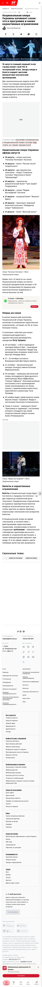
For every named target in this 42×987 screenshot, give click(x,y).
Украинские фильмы (13, 819)
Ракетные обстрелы (12, 741)
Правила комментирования (28, 677)
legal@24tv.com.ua (26, 961)
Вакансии (25, 688)
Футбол (8, 875)
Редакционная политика (10, 675)
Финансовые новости (13, 798)
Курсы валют (10, 795)
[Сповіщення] (39, 3)
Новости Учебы (12, 834)
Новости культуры (17, 8)
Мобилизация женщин (13, 773)
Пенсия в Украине (12, 806)
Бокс (7, 872)
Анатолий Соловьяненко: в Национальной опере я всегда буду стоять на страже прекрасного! (20, 142)
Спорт (8, 869)
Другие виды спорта (12, 883)
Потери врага (10, 758)
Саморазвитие (10, 845)
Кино (8, 813)
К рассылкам (13, 912)
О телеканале (7, 679)
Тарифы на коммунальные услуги (17, 801)
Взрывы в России (11, 755)
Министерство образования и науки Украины (21, 836)
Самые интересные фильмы (15, 816)
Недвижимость (12, 854)
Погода (8, 732)
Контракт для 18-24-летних (15, 775)
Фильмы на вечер (12, 821)
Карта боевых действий (14, 744)
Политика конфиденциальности (9, 693)
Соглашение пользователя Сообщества (31, 673)
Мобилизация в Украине (15, 765)
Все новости (11, 715)
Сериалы (9, 827)
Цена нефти (10, 793)
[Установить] (21, 971)
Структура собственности (30, 691)
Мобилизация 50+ (12, 770)
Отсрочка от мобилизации (15, 778)
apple (22, 925)
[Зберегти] (36, 34)
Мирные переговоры (13, 747)
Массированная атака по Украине (17, 752)
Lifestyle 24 (5, 8)
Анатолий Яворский (13, 28)
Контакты (25, 685)
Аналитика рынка (12, 857)
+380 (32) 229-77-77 (14, 959)
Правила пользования (10, 689)
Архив (24, 695)
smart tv (8, 931)
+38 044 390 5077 (28, 639)
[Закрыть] (38, 967)
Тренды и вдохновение (13, 862)
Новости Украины (12, 721)
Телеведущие (7, 682)
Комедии (9, 824)
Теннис (8, 877)
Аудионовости (10, 729)
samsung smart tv (22, 931)
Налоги (8, 804)
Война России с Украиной (16, 738)
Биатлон (8, 880)
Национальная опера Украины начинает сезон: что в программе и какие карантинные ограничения (32, 8)
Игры (24, 701)
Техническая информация (31, 681)
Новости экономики (14, 790)
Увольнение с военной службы (16, 767)
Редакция (5, 672)
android (8, 925)
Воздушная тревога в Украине (16, 749)
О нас (4, 669)
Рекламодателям (8, 685)
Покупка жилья (11, 860)
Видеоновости (10, 726)
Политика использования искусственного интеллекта (11, 698)
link (24, 647)
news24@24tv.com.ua (10, 639)
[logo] (13, 3)
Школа (8, 839)
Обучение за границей (13, 847)
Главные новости (12, 718)
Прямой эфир (10, 723)
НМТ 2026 (9, 842)
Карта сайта (26, 698)
